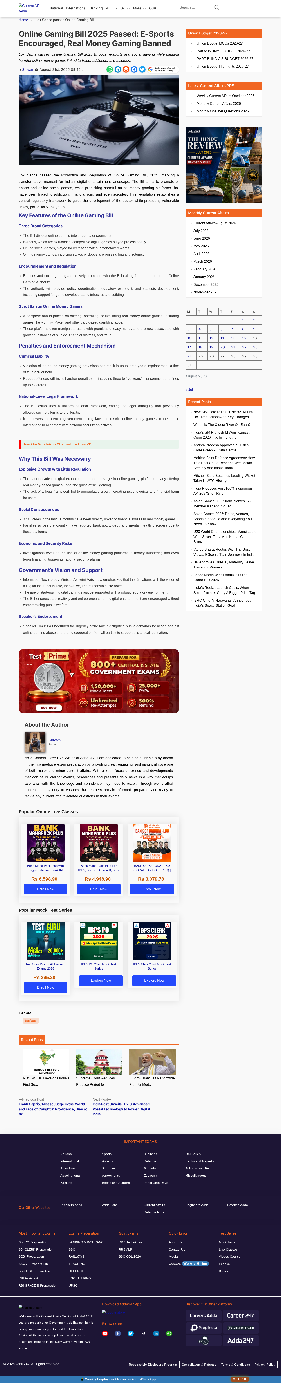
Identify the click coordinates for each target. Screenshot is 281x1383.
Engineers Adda (197, 1205)
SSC (72, 1249)
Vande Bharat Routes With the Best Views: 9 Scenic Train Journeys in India (224, 552)
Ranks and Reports (200, 1161)
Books (223, 1271)
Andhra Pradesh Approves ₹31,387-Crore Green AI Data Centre (221, 447)
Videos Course (229, 1256)
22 (244, 347)
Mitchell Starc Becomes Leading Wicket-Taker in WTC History (224, 478)
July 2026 (201, 231)
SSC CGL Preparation (35, 1271)
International (76, 8)
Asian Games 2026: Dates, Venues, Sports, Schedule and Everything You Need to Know (222, 519)
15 (244, 338)
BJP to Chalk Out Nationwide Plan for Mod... (152, 1081)
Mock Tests (227, 1242)
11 (200, 338)
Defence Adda (154, 1212)
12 (211, 338)
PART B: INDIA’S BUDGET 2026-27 (225, 59)
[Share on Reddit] (126, 69)
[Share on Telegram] (118, 69)
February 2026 (204, 269)
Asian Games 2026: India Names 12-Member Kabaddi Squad (222, 503)
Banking (96, 8)
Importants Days (156, 1182)
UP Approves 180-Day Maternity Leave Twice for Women (223, 564)
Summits (150, 1168)
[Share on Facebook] (134, 69)
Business (150, 1154)
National (56, 8)
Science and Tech (199, 1168)
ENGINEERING (80, 1278)
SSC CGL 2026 (130, 1256)
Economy (150, 1175)
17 (189, 347)
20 (222, 347)
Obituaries (193, 1154)
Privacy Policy (265, 1364)
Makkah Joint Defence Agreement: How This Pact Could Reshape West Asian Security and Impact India (224, 463)
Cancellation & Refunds (199, 1364)
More (137, 8)
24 (189, 356)
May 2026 (201, 246)
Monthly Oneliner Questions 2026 (223, 111)
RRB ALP (125, 1249)
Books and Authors (116, 1182)
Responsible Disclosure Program (153, 1364)
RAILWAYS (76, 1256)
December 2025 (205, 284)
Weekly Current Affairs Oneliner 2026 (225, 96)
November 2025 (205, 292)
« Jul (189, 389)
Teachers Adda (71, 1205)
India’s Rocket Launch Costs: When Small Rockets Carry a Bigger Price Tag (224, 590)
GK (122, 8)
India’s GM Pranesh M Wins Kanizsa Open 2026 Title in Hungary (221, 435)
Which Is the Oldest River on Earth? (222, 425)
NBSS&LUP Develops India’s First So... (46, 1081)
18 (200, 347)
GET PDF (240, 1379)
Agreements (111, 1175)
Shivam (28, 69)
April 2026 (201, 254)
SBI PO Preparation (33, 1242)
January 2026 (204, 277)
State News (68, 1168)
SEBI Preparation (31, 1256)
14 (233, 338)
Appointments (70, 1175)
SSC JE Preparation (33, 1263)
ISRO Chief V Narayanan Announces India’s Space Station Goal (222, 603)
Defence (150, 1161)
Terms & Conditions (235, 1364)
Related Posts (32, 1040)
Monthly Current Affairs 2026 (219, 103)
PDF (109, 8)
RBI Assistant (28, 1278)
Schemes (109, 1168)
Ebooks (224, 1263)
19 (211, 347)
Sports (107, 1154)
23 (255, 347)
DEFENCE (76, 1271)
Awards (107, 1161)
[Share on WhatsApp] (109, 69)
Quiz (153, 8)
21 (233, 347)
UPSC (73, 1285)
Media (173, 1256)
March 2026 (202, 261)
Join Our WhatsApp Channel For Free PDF (58, 444)
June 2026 (201, 238)
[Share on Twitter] (142, 69)
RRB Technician (130, 1242)
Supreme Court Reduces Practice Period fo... (95, 1081)
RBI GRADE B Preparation (38, 1285)
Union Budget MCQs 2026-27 (220, 43)
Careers (188, 1263)
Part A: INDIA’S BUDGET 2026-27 (223, 51)
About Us (175, 1242)
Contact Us (177, 1249)
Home (23, 20)
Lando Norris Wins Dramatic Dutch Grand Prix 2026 (220, 577)
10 (189, 338)
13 (222, 338)
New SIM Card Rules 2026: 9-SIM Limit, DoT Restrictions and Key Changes (224, 414)
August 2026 (214, 223)
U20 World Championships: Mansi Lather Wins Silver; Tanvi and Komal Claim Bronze (225, 537)
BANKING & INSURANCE (87, 1242)
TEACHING (77, 1263)
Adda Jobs (110, 1205)
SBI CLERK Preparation (36, 1249)
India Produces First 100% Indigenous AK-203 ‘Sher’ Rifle (223, 491)
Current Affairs (154, 1205)
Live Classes (228, 1249)
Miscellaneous (196, 1175)
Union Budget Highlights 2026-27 (223, 66)
